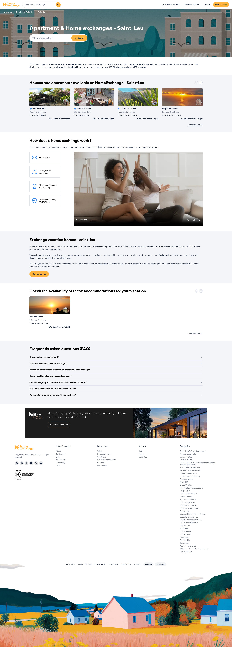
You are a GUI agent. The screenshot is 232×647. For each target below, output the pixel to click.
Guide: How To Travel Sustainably (192, 451)
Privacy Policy (99, 564)
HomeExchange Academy (190, 476)
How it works (185, 526)
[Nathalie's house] (94, 104)
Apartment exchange (188, 546)
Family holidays (185, 540)
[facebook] (17, 463)
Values (99, 451)
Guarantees (101, 463)
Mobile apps (61, 460)
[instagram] (22, 463)
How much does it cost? (172, 5)
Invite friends (102, 466)
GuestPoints (101, 457)
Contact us (143, 457)
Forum (141, 454)
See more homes (195, 125)
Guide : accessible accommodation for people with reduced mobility (197, 464)
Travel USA (184, 482)
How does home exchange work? (44, 357)
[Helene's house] (49, 312)
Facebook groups (186, 479)
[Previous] (196, 82)
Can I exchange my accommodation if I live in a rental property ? (57, 382)
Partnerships (184, 537)
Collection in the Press (188, 505)
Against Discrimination (188, 473)
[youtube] (41, 463)
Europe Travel (185, 491)
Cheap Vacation (186, 485)
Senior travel (184, 543)
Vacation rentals (186, 457)
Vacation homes (186, 497)
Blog (57, 457)
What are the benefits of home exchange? (47, 363)
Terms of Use (70, 564)
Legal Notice (126, 564)
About (58, 451)
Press (58, 466)
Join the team (61, 454)
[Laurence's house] (138, 104)
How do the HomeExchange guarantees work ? (50, 376)
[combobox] (41, 5)
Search (81, 38)
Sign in (207, 5)
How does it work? (191, 5)
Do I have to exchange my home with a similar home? (52, 395)
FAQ (140, 451)
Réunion (19, 12)
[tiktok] (26, 463)
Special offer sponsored (189, 517)
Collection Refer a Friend (189, 508)
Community (60, 463)
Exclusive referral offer (188, 454)
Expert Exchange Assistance (191, 520)
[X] (36, 463)
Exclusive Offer (185, 531)
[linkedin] (31, 463)
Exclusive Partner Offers (189, 523)
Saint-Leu (42, 12)
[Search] (58, 4)
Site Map (137, 564)
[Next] (201, 82)
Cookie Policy (113, 564)
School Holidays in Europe (190, 468)
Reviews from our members (190, 470)
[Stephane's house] (182, 104)
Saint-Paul (30, 12)
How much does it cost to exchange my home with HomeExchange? (59, 370)
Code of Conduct (85, 564)
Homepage (8, 12)
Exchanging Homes (187, 502)
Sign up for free (221, 5)
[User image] (66, 102)
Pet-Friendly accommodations (191, 488)
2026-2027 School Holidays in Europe (194, 549)
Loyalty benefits (186, 552)
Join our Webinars (186, 460)
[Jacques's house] (49, 104)
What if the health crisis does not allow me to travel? (52, 388)
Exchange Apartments (188, 494)
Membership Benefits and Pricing (192, 514)
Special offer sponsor (188, 499)
